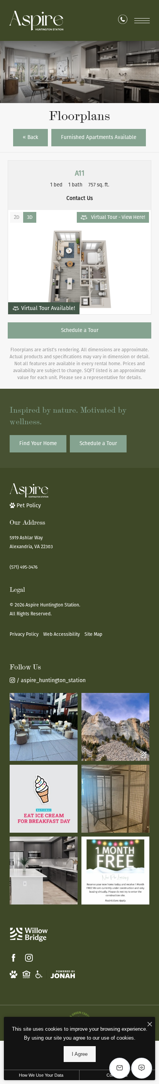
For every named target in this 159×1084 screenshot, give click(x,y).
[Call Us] (122, 21)
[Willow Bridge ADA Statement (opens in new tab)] (39, 974)
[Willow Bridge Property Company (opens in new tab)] (29, 935)
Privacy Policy (24, 634)
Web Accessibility (61, 634)
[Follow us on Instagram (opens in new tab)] (29, 957)
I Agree (80, 1054)
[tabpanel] (79, 269)
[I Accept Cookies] (149, 1025)
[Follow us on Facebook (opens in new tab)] (13, 957)
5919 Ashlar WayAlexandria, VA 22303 (31, 542)
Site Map (93, 634)
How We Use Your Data (41, 1075)
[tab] (16, 217)
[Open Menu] (142, 20)
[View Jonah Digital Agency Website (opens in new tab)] (63, 974)
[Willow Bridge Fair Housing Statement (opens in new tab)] (26, 974)
